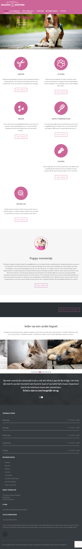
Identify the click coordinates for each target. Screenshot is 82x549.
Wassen (7, 462)
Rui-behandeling (10, 478)
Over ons (40, 11)
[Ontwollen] (21, 193)
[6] (42, 372)
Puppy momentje (10, 481)
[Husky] (20, 354)
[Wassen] (21, 108)
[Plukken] (61, 63)
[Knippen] (21, 63)
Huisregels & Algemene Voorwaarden (18, 13)
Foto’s (63, 11)
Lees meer (21, 90)
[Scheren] (61, 150)
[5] (40, 372)
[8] (46, 372)
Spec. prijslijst (27, 11)
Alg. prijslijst (15, 11)
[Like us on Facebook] (5, 530)
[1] (32, 372)
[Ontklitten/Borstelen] (61, 108)
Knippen (7, 459)
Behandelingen (51, 11)
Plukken (7, 465)
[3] (36, 372)
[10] (50, 372)
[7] (44, 372)
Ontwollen (8, 472)
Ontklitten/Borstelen (12, 475)
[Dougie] (41, 243)
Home (6, 11)
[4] (38, 372)
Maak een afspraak (69, 310)
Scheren (7, 469)
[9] (48, 372)
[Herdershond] (60, 354)
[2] (34, 372)
